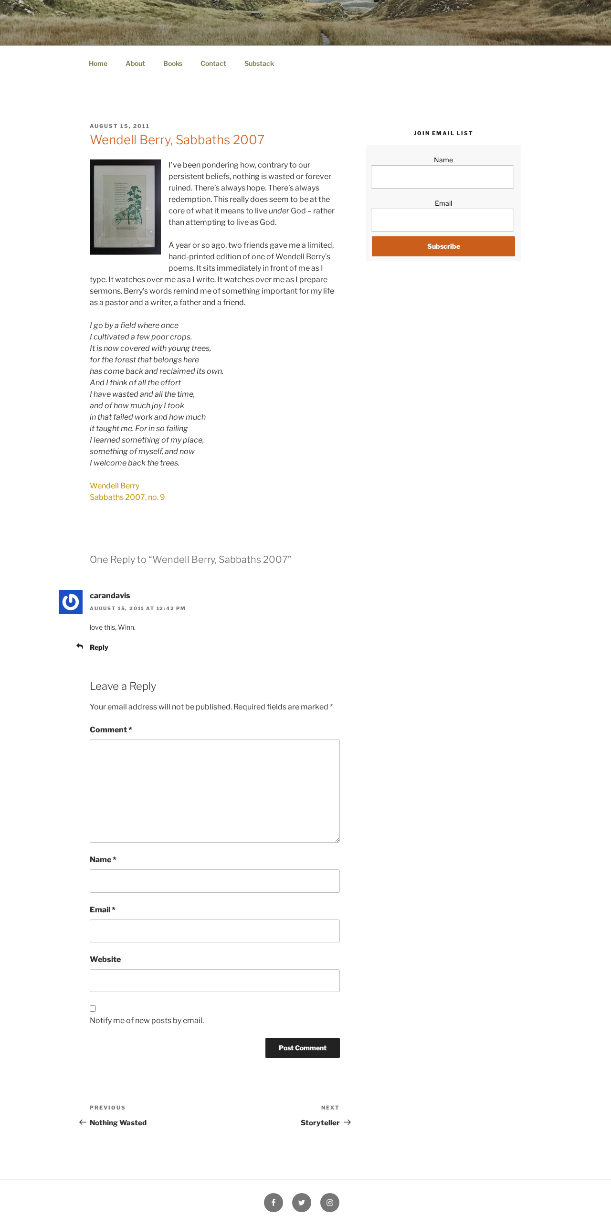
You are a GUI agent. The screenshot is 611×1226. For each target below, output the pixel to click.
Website (105, 959)
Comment (111, 729)
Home (98, 63)
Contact (213, 63)
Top (588, 1203)
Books (172, 63)
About (135, 63)
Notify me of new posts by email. (147, 1020)
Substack (259, 63)
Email (103, 909)
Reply (99, 647)
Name (103, 859)
